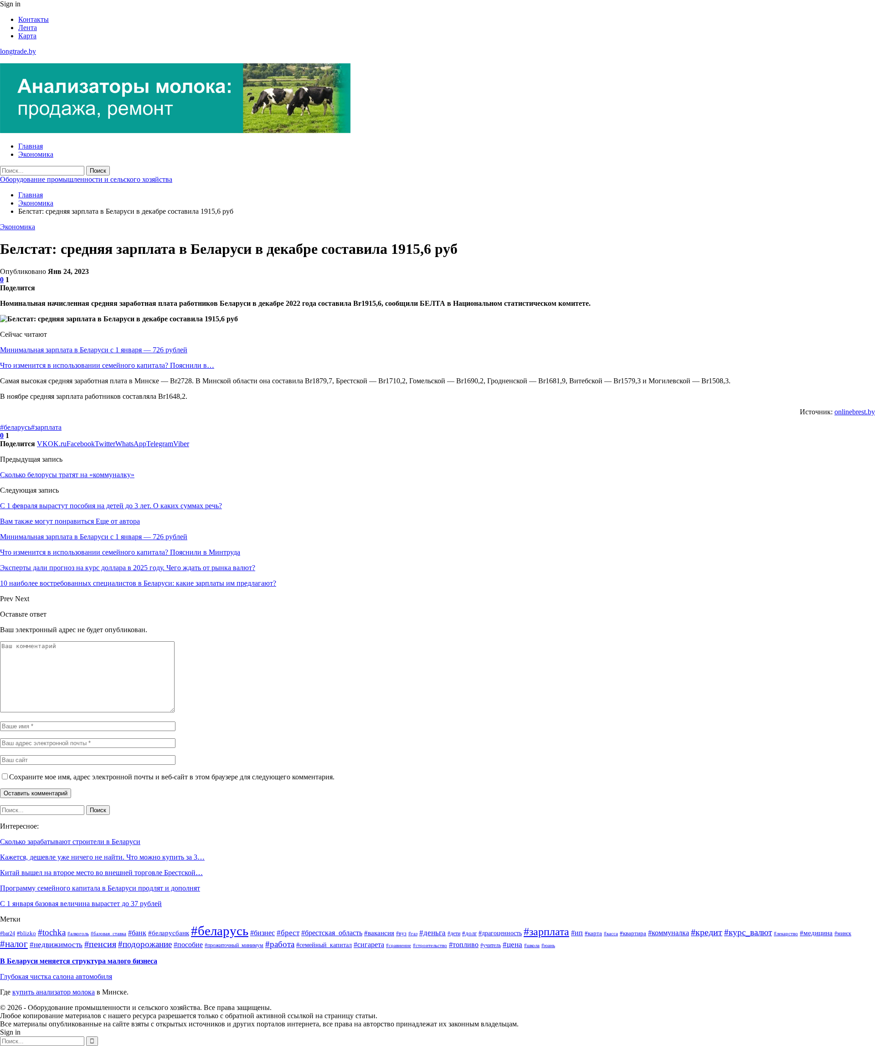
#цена (512, 944)
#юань (548, 945)
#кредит (706, 932)
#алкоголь (78, 933)
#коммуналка (668, 933)
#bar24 (7, 934)
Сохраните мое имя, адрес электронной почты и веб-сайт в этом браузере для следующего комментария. (172, 777)
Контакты (33, 19)
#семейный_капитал (324, 944)
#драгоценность (500, 933)
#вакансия (379, 933)
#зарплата (46, 427)
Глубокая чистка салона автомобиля (56, 976)
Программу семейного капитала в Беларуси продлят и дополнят (100, 888)
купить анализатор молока (53, 992)
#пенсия (100, 944)
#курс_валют (748, 932)
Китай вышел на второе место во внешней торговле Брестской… (101, 872)
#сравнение (398, 945)
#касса (611, 933)
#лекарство (786, 933)
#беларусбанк (168, 933)
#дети (454, 933)
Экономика (35, 154)
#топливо (464, 944)
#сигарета (369, 944)
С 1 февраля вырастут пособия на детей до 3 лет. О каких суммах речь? (111, 506)
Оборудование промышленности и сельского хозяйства (86, 179)
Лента (27, 27)
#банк (137, 932)
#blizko (26, 933)
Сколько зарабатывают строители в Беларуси (70, 841)
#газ (412, 933)
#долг (469, 933)
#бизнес (262, 933)
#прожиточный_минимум (234, 945)
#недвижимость (56, 944)
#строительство (430, 945)
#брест (288, 932)
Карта (27, 36)
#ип (577, 933)
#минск (842, 934)
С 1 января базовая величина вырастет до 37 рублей (81, 903)
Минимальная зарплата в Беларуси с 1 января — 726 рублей (93, 350)
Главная (30, 146)
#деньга (432, 932)
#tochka (52, 932)
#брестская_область (331, 932)
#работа (279, 944)
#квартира (633, 933)
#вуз (401, 933)
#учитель (490, 945)
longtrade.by (18, 51)
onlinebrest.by (854, 412)
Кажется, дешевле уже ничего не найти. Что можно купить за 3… (102, 857)
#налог (14, 943)
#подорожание (145, 944)
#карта (593, 933)
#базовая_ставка (108, 933)
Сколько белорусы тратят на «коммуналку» (67, 475)
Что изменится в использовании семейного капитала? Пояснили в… (107, 365)
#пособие (188, 944)
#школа (532, 945)
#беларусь (15, 427)
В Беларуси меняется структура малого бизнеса (78, 961)
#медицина (816, 933)
